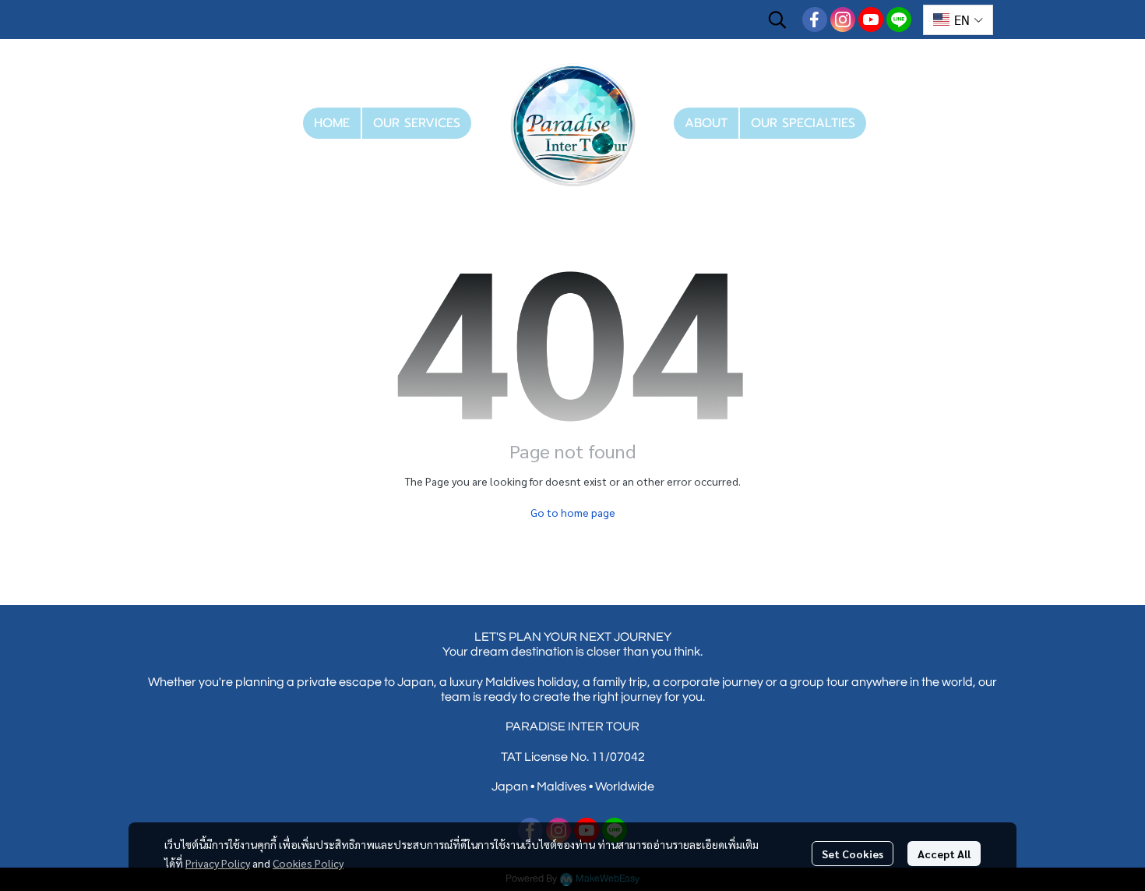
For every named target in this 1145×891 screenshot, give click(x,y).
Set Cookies (852, 854)
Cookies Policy (308, 863)
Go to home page (572, 512)
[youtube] (870, 19)
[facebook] (814, 19)
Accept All (944, 854)
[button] (777, 19)
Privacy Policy (217, 863)
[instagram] (842, 19)
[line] (898, 19)
